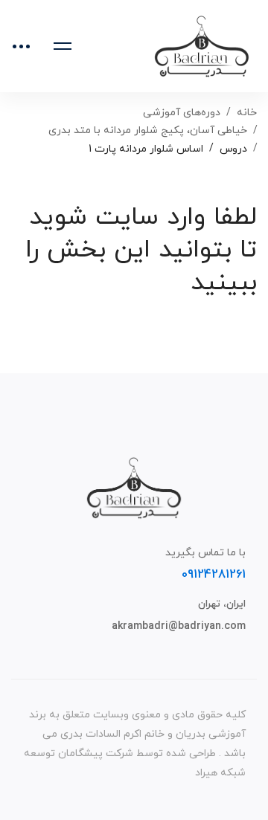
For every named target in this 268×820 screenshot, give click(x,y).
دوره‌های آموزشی (181, 113)
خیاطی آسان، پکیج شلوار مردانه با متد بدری (147, 130)
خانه (247, 113)
